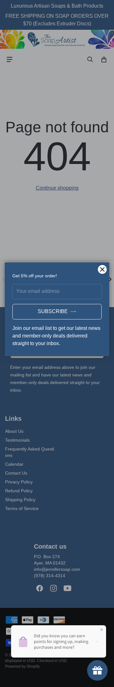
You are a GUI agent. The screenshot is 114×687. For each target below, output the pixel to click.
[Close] (102, 269)
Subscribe (53, 311)
